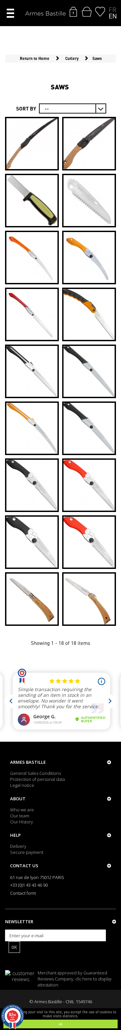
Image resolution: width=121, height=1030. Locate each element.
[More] (32, 144)
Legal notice (22, 785)
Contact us (24, 866)
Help (15, 835)
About (18, 799)
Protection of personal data (37, 779)
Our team (19, 816)
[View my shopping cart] (87, 12)
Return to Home (34, 58)
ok (60, 1024)
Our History (21, 822)
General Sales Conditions (35, 773)
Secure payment (26, 852)
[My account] (73, 12)
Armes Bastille (28, 762)
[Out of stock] (89, 144)
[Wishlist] (100, 12)
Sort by (26, 108)
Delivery (18, 846)
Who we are (22, 810)
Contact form (23, 893)
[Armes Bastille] (45, 13)
